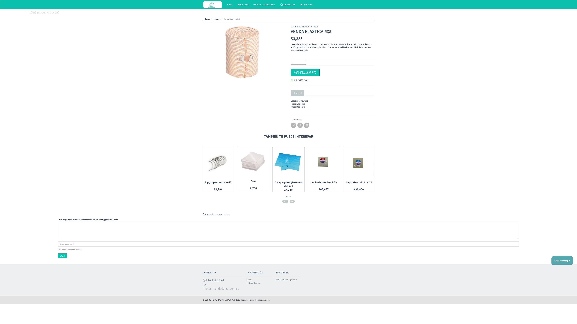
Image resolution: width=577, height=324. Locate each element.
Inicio (207, 19)
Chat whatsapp (562, 261)
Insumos (217, 19)
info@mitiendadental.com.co (221, 288)
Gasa (253, 181)
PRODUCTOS (243, 4)
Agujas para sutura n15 (218, 182)
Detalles (297, 92)
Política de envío (254, 283)
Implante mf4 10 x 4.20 (359, 182)
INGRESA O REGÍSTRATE (264, 4)
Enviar (62, 255)
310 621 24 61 (289, 4)
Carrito (250, 279)
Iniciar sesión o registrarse (286, 279)
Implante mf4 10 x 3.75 (324, 182)
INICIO (229, 4)
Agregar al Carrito (305, 72)
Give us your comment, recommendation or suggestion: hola (88, 219)
